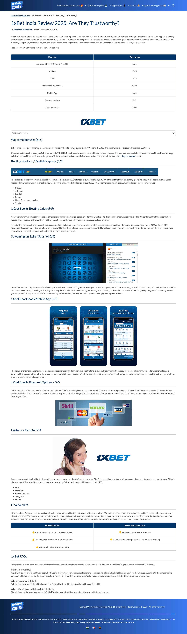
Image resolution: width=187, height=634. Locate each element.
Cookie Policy (107, 606)
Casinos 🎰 (135, 5)
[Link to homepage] (17, 5)
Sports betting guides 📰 (155, 5)
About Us (95, 606)
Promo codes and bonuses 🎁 (70, 5)
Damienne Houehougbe (22, 29)
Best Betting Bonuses (20, 15)
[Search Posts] (173, 5)
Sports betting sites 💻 (97, 5)
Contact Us (85, 606)
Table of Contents (20, 133)
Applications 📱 (119, 5)
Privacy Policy (120, 606)
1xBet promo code (127, 156)
